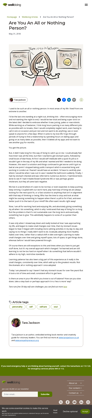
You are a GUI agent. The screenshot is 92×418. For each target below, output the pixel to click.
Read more (55, 411)
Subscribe (45, 394)
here (65, 286)
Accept (85, 411)
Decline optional (70, 411)
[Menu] (86, 4)
